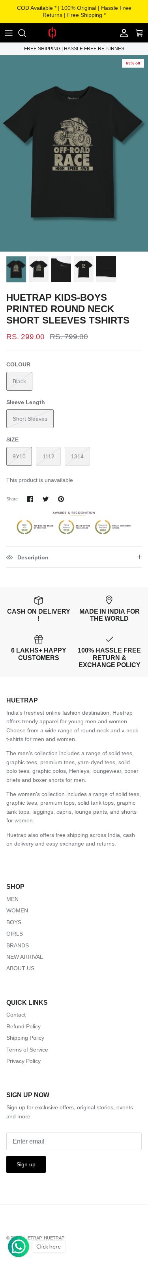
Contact (16, 1014)
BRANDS (17, 945)
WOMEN (17, 910)
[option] (74, 153)
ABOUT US (20, 968)
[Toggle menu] (8, 33)
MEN (12, 899)
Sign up (26, 1164)
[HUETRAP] (74, 33)
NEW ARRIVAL (24, 957)
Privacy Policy (23, 1061)
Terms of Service (27, 1049)
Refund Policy (23, 1026)
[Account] (122, 33)
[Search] (26, 33)
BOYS (13, 922)
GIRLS (14, 933)
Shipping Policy (25, 1038)
